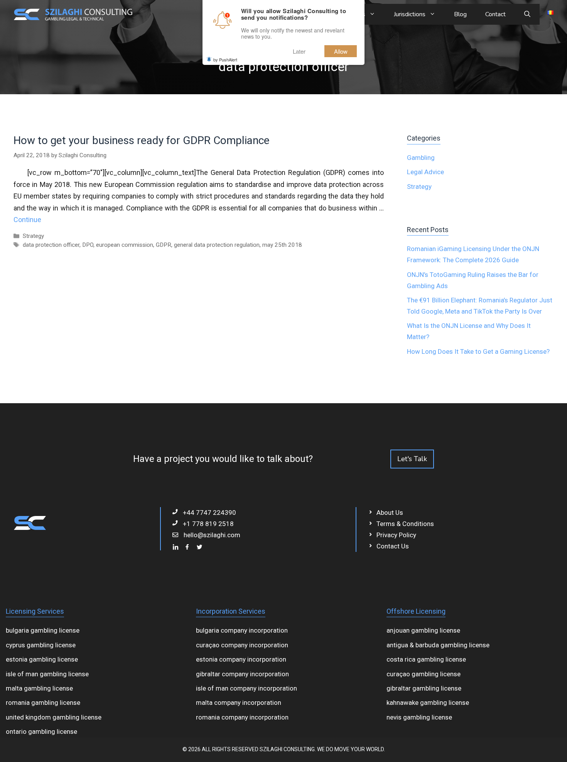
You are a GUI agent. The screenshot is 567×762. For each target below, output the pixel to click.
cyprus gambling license (41, 645)
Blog (460, 14)
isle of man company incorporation (246, 688)
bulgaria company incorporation (242, 630)
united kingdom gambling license (53, 717)
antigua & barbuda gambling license (437, 645)
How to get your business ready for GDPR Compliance (142, 140)
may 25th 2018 (282, 244)
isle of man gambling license (47, 674)
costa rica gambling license (426, 659)
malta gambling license (39, 688)
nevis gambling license (419, 717)
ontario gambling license (41, 731)
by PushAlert (225, 59)
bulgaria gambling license (42, 630)
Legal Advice (425, 172)
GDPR (163, 244)
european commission (124, 244)
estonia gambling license (42, 659)
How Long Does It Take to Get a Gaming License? (478, 351)
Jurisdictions (409, 14)
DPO (87, 244)
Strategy (33, 236)
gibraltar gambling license (423, 688)
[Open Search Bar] (527, 14)
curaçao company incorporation (242, 645)
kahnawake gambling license (427, 702)
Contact (495, 14)
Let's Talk (412, 458)
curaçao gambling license (423, 674)
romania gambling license (43, 702)
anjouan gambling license (423, 630)
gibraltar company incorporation (242, 674)
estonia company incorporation (241, 659)
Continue (27, 220)
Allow (341, 51)
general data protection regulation (217, 244)
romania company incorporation (242, 717)
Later (299, 51)
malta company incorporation (238, 702)
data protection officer (51, 244)
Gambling (421, 157)
